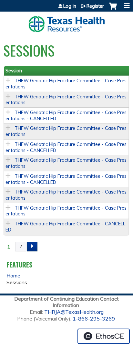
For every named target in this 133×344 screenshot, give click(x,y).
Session (13, 71)
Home (13, 275)
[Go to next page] (32, 246)
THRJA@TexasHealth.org (74, 312)
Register (95, 6)
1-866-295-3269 (94, 318)
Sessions (16, 282)
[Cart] (113, 9)
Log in (69, 6)
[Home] (66, 22)
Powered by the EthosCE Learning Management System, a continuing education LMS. (103, 336)
